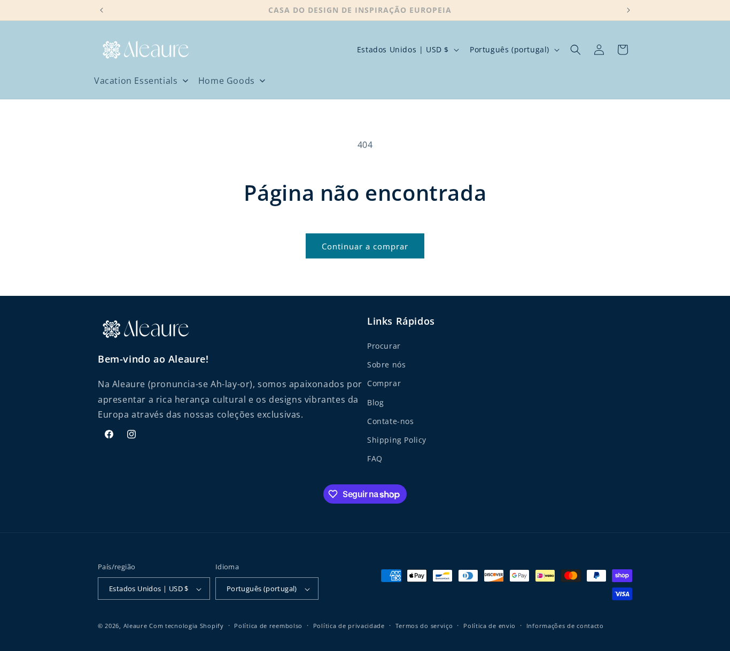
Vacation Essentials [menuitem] (135, 81)
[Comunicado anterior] (101, 10)
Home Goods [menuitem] (226, 81)
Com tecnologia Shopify (186, 626)
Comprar (384, 384)
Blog (375, 402)
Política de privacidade (349, 626)
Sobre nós (386, 365)
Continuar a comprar (365, 246)
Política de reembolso (268, 626)
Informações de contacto (565, 626)
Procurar (384, 346)
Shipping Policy (396, 440)
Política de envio (489, 626)
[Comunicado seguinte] (628, 10)
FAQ (375, 459)
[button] (575, 49)
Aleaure (135, 626)
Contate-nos (390, 422)
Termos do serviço (424, 626)
